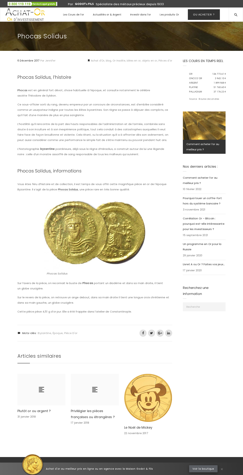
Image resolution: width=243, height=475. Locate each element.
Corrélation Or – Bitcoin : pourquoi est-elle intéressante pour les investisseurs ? (203, 224)
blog (108, 60)
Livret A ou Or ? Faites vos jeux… (204, 264)
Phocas (22, 90)
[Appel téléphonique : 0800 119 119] (32, 2)
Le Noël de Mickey (138, 427)
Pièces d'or (165, 60)
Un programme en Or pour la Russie (202, 246)
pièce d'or (71, 333)
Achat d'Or (97, 60)
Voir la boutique (203, 469)
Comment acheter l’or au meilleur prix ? (200, 180)
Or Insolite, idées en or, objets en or (135, 60)
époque (58, 333)
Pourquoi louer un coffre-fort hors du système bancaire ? (202, 200)
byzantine (44, 333)
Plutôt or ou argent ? (34, 411)
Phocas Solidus (68, 189)
